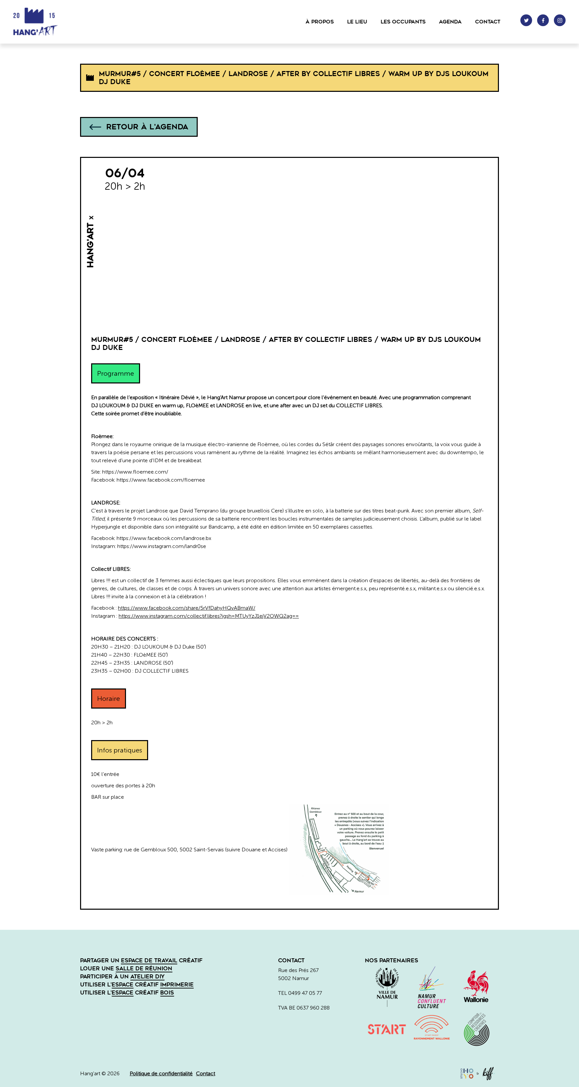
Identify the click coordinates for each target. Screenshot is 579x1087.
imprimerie (177, 984)
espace (122, 984)
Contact (487, 21)
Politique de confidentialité (161, 1073)
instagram (560, 20)
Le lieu (357, 21)
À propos (320, 21)
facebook (543, 20)
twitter (526, 20)
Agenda (450, 21)
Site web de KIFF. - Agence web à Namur (489, 1073)
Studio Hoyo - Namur (466, 1073)
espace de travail (149, 960)
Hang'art (46, 22)
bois (167, 992)
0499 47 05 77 (305, 993)
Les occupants (403, 21)
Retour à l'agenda (147, 127)
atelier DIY (147, 976)
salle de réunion (144, 968)
